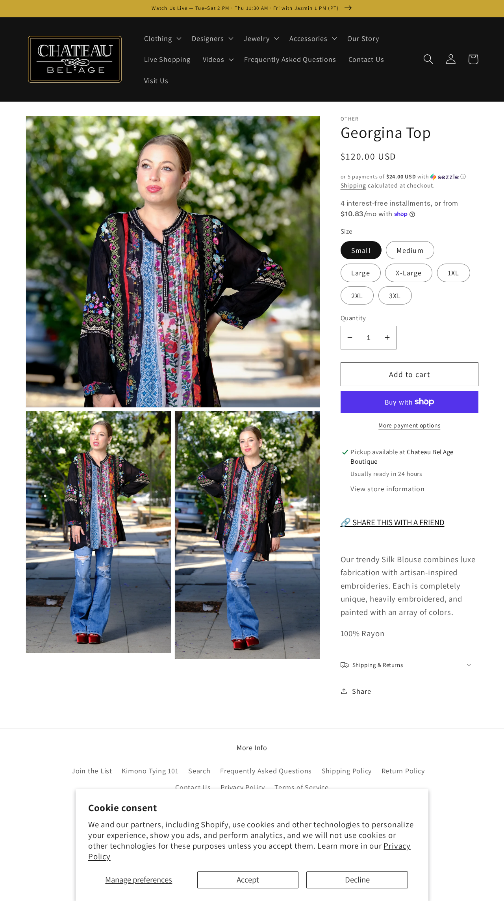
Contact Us (193, 787)
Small (361, 250)
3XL (395, 295)
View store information (387, 488)
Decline (357, 879)
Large (361, 272)
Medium (410, 250)
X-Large (409, 272)
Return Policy (403, 770)
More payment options (409, 425)
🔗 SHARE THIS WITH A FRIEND (393, 521)
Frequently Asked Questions (266, 770)
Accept (248, 879)
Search (199, 770)
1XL (454, 272)
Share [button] (361, 690)
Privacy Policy (242, 787)
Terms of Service (301, 787)
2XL (357, 295)
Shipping (353, 185)
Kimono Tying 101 (150, 770)
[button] (162, 38)
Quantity (353, 317)
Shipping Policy (347, 770)
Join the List (92, 770)
